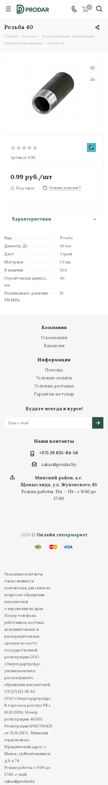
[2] (19, 148)
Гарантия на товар (54, 394)
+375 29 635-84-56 (58, 452)
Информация (54, 359)
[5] (35, 148)
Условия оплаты (54, 378)
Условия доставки (54, 386)
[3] (24, 148)
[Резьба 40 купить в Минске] (54, 93)
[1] (13, 148)
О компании (54, 337)
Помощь (54, 369)
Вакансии (54, 345)
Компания (54, 327)
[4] (30, 148)
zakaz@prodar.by (58, 464)
